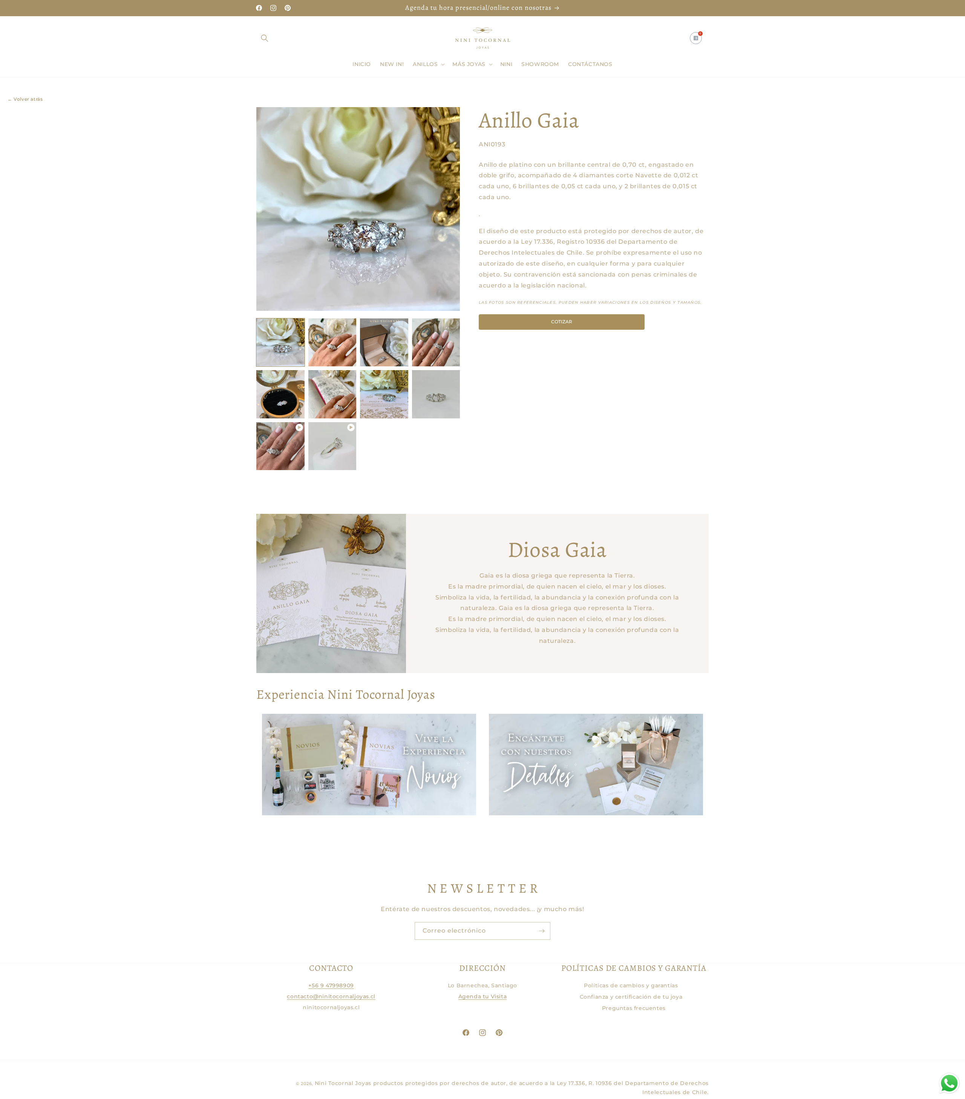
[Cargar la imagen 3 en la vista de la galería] (384, 342)
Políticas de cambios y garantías (631, 985)
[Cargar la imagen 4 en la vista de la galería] (436, 342)
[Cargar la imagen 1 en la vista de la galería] (280, 342)
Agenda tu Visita (482, 996)
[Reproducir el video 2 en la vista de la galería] (332, 446)
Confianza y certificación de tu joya (631, 996)
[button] (264, 38)
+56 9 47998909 (331, 985)
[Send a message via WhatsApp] (949, 1083)
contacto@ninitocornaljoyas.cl (331, 996)
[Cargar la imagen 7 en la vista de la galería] (384, 394)
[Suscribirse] (541, 931)
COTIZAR (561, 321)
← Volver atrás (25, 99)
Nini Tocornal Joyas (343, 1083)
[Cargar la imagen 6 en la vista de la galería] (332, 394)
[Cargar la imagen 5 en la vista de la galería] (280, 394)
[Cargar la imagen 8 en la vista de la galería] (436, 394)
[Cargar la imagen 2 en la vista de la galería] (332, 342)
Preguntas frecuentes (634, 1008)
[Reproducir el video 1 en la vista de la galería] (280, 446)
